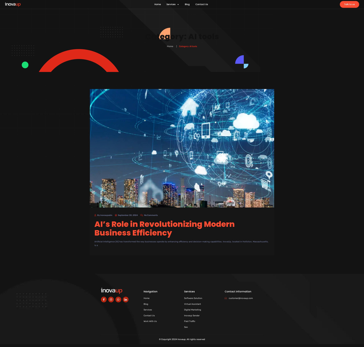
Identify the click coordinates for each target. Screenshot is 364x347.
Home (157, 4)
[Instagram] (111, 299)
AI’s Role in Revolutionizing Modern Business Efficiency (164, 228)
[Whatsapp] (118, 299)
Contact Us (201, 4)
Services (171, 4)
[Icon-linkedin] (126, 299)
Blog (187, 4)
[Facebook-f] (104, 299)
